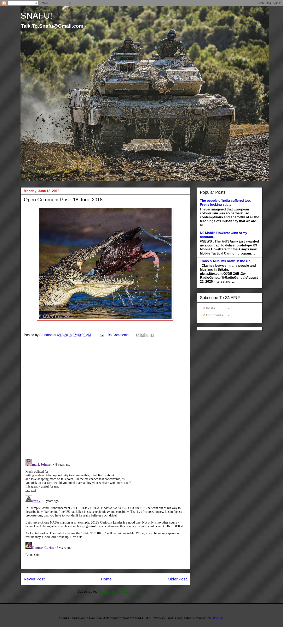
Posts (210, 308)
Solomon (46, 335)
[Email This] (138, 335)
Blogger (217, 618)
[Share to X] (147, 335)
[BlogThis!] (142, 335)
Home (106, 579)
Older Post (177, 579)
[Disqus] (105, 402)
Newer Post (34, 579)
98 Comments (118, 335)
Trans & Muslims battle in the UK (225, 261)
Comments (214, 315)
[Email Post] (101, 335)
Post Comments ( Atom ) (115, 591)
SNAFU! (36, 15)
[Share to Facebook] (152, 335)
